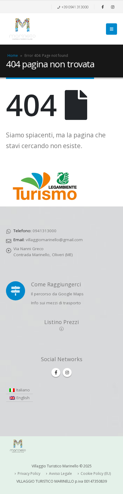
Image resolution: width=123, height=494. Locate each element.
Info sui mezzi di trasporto (56, 302)
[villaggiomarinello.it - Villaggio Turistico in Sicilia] (22, 29)
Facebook (55, 372)
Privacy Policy (29, 473)
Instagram (67, 372)
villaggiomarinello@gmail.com (54, 239)
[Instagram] (112, 7)
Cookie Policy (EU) (96, 473)
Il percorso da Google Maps (57, 294)
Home (12, 55)
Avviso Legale (60, 473)
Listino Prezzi (61, 322)
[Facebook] (103, 7)
